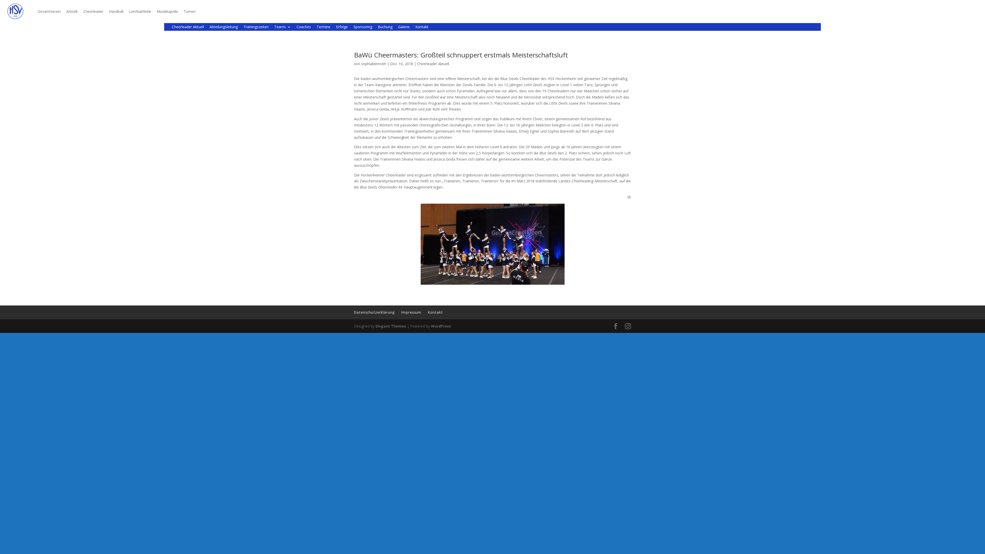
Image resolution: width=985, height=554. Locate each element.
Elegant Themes (391, 326)
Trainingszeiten (256, 27)
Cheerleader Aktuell (188, 27)
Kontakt (421, 27)
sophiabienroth (373, 63)
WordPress (441, 326)
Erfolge (342, 27)
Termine (323, 27)
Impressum (411, 312)
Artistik (72, 11)
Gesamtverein (49, 11)
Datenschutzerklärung (374, 312)
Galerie (404, 27)
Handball (116, 11)
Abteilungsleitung (224, 27)
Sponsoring (362, 27)
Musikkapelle (167, 11)
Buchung (385, 27)
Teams (280, 27)
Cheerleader (93, 11)
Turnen (189, 11)
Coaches (304, 27)
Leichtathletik (140, 11)
